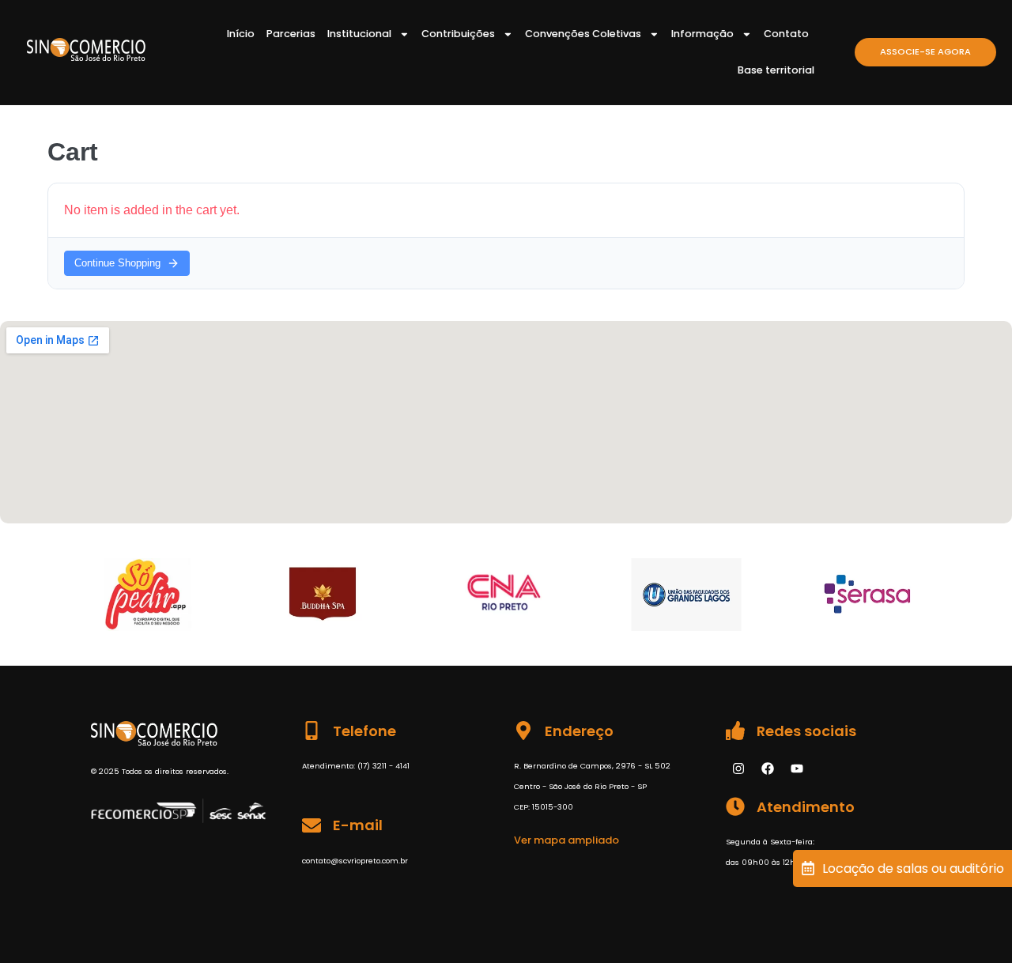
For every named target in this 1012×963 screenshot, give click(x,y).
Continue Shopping (117, 263)
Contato (786, 33)
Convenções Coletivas (583, 33)
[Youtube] (797, 768)
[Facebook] (767, 768)
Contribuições (458, 33)
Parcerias (290, 33)
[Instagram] (738, 768)
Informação (702, 33)
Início (241, 33)
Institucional (359, 33)
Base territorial (776, 70)
